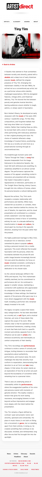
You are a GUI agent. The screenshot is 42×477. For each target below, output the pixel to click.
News (9, 454)
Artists (6, 21)
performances (29, 346)
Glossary (16, 21)
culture (28, 224)
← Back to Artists (8, 64)
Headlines (17, 456)
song (29, 157)
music (13, 80)
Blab (29, 463)
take (27, 365)
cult (20, 315)
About (36, 21)
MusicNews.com (24, 461)
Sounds (27, 21)
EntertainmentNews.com (14, 463)
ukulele (7, 77)
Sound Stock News (10, 469)
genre (22, 423)
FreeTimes (35, 469)
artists (25, 335)
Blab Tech (24, 465)
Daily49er (24, 469)
